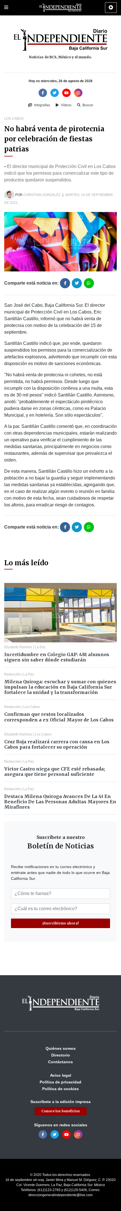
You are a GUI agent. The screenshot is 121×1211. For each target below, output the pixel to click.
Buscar (87, 105)
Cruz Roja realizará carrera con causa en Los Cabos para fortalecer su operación (56, 744)
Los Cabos (14, 119)
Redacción (12, 674)
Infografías (41, 105)
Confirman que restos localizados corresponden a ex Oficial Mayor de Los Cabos (59, 716)
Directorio (60, 1055)
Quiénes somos (61, 1048)
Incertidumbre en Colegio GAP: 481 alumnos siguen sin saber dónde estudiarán (56, 657)
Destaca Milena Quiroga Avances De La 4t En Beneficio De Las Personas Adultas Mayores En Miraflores (60, 802)
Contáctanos (60, 1062)
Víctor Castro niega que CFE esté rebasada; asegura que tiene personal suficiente (54, 771)
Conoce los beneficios (60, 1111)
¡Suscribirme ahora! (60, 923)
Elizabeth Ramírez (18, 647)
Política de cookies (60, 1089)
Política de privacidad (60, 1082)
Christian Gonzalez (41, 195)
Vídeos (65, 105)
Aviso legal (60, 1075)
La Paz (40, 647)
